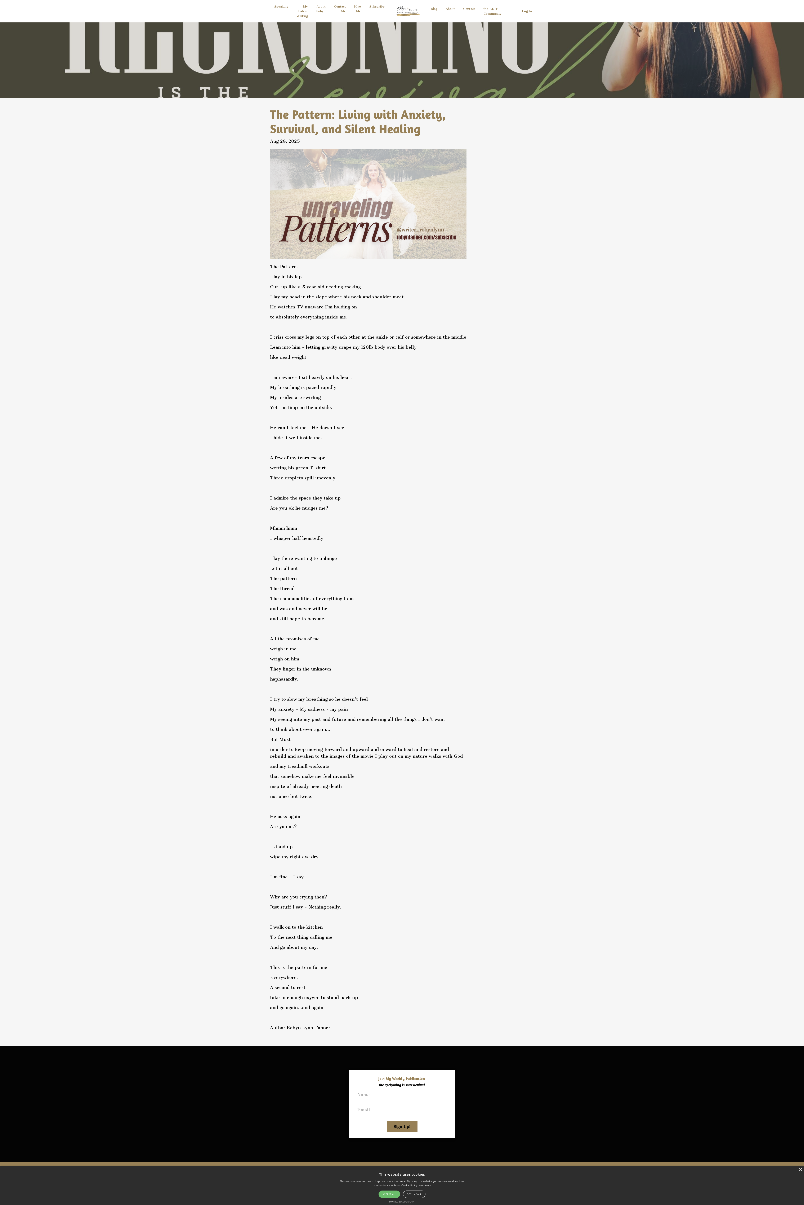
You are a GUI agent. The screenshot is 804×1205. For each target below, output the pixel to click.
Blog (434, 9)
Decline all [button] (414, 1194)
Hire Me (357, 9)
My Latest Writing (302, 11)
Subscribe (377, 6)
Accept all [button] (389, 1194)
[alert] (402, 1185)
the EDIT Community (492, 11)
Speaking (281, 6)
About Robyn (321, 9)
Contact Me (340, 9)
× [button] (800, 1169)
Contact (469, 9)
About (450, 9)
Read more (425, 1185)
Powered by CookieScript (402, 1201)
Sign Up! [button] (402, 1126)
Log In (527, 11)
